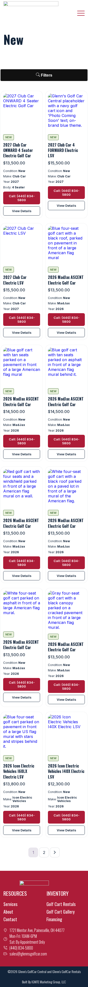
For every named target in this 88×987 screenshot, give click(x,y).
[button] (81, 13)
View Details (22, 211)
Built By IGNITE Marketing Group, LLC (44, 981)
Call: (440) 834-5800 (22, 198)
